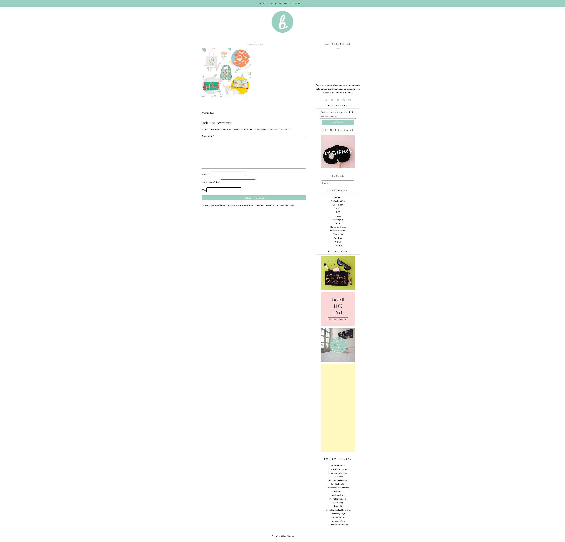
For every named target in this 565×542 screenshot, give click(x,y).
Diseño (338, 208)
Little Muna (338, 491)
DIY (338, 212)
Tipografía (338, 234)
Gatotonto (338, 476)
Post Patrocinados (338, 230)
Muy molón (338, 506)
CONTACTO (299, 3)
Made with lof (338, 495)
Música (338, 216)
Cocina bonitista (337, 201)
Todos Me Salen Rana (338, 524)
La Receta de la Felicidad (338, 487)
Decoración (338, 204)
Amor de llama (208, 112)
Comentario (208, 136)
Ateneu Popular (338, 465)
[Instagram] (349, 100)
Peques (338, 223)
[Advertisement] (338, 408)
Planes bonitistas (338, 227)
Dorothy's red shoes (338, 469)
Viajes (338, 241)
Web (204, 190)
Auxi (261, 44)
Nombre (206, 174)
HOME (262, 3)
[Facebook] (338, 100)
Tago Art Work (338, 521)
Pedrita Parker (338, 517)
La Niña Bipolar (338, 484)
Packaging (338, 219)
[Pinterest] (343, 100)
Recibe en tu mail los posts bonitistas (338, 112)
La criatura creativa (338, 480)
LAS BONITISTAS (279, 3)
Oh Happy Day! (338, 513)
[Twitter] (332, 100)
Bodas (338, 197)
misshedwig (338, 502)
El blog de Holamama (338, 473)
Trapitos (338, 238)
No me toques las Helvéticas (338, 510)
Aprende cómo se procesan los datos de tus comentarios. (268, 205)
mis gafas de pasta (337, 498)
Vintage (338, 245)
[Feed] (326, 100)
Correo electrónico (211, 182)
